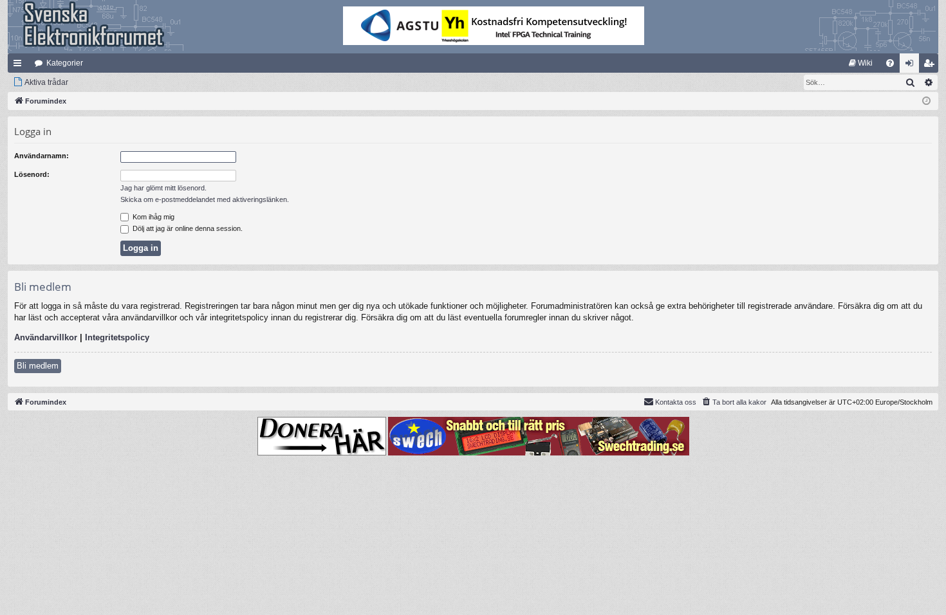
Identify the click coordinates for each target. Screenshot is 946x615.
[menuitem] (860, 63)
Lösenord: (32, 174)
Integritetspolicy (117, 337)
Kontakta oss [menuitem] (675, 402)
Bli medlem (38, 366)
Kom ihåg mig (152, 217)
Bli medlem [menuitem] (931, 66)
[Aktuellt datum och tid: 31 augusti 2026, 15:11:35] (926, 101)
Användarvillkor (45, 337)
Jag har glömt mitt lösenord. (163, 188)
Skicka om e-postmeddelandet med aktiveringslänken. (204, 199)
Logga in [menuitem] (912, 66)
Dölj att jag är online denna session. (187, 228)
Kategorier (64, 63)
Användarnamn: (41, 156)
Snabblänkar (20, 66)
